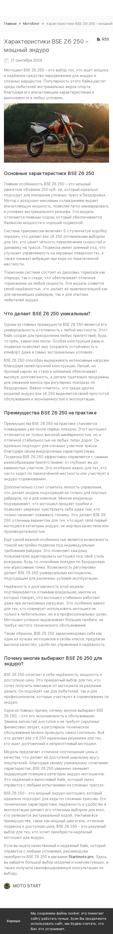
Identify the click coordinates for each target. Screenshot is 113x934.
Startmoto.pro (81, 857)
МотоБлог (31, 24)
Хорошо (13, 921)
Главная (10, 24)
